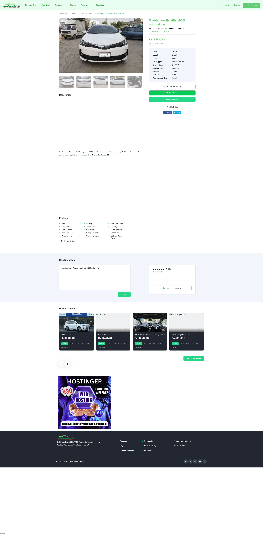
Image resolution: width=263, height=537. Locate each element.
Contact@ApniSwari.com (182, 441)
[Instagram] (195, 461)
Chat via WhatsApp (174, 93)
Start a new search (193, 358)
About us (84, 5)
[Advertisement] (101, 125)
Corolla (90, 13)
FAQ (121, 446)
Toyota (82, 13)
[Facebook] (186, 461)
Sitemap (73, 5)
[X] (190, 461)
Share (169, 112)
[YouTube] (200, 461)
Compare (58, 5)
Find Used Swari (31, 5)
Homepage (63, 13)
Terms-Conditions (127, 451)
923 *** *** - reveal (173, 87)
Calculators (100, 5)
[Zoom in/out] (4, 533)
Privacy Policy (150, 446)
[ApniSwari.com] (12, 5)
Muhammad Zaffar (162, 269)
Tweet (178, 112)
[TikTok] (204, 461)
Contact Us (148, 441)
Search (73, 13)
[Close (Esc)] (1, 533)
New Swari (46, 5)
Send (124, 294)
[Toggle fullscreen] (2, 533)
